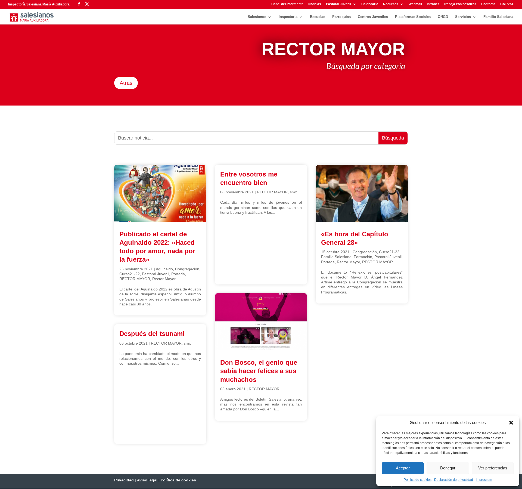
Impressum (484, 480)
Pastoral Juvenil (338, 4)
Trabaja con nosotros (460, 4)
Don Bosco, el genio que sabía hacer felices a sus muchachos (258, 371)
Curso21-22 (129, 274)
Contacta (488, 4)
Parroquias (341, 17)
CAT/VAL (507, 4)
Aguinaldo (164, 269)
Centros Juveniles (373, 17)
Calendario (369, 4)
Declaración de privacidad (453, 480)
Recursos (390, 4)
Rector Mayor (164, 279)
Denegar (447, 468)
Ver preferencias (492, 468)
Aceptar (403, 468)
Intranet (433, 4)
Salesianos (257, 17)
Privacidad (124, 480)
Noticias (314, 4)
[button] (511, 422)
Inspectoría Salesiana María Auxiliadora (39, 4)
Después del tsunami (152, 333)
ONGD (443, 17)
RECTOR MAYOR (134, 279)
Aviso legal (147, 480)
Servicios (463, 17)
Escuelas (317, 17)
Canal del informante (287, 4)
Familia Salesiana (498, 17)
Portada (178, 274)
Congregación (187, 269)
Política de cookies (417, 480)
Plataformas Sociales (413, 17)
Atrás (126, 83)
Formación (363, 257)
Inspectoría (288, 17)
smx (187, 343)
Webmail (415, 4)
